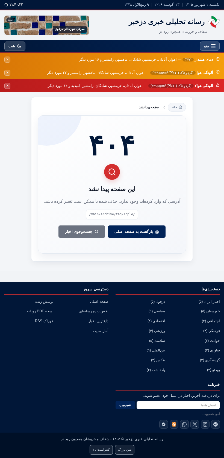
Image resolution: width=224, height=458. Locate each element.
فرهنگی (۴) (211, 331)
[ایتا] (174, 424)
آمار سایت (100, 331)
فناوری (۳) (212, 350)
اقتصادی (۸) (156, 321)
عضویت (125, 405)
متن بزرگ (124, 449)
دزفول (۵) (158, 302)
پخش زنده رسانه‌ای (93, 311)
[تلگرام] (215, 424)
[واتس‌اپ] (184, 424)
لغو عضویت (211, 414)
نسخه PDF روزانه (40, 311)
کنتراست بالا (101, 449)
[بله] (163, 424)
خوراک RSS (44, 321)
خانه (174, 107)
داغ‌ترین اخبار (98, 321)
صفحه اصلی (99, 302)
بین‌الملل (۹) (156, 350)
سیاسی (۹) (157, 311)
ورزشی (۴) (157, 331)
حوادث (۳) (212, 341)
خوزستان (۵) (210, 311)
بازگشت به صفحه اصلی (133, 231)
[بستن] (7, 60)
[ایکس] (194, 424)
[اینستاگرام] (205, 424)
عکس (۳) (158, 360)
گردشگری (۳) (210, 360)
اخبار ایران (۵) (209, 302)
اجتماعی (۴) (211, 321)
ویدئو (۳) (213, 370)
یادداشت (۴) (156, 370)
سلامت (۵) (157, 341)
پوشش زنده (44, 302)
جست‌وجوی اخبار (79, 231)
